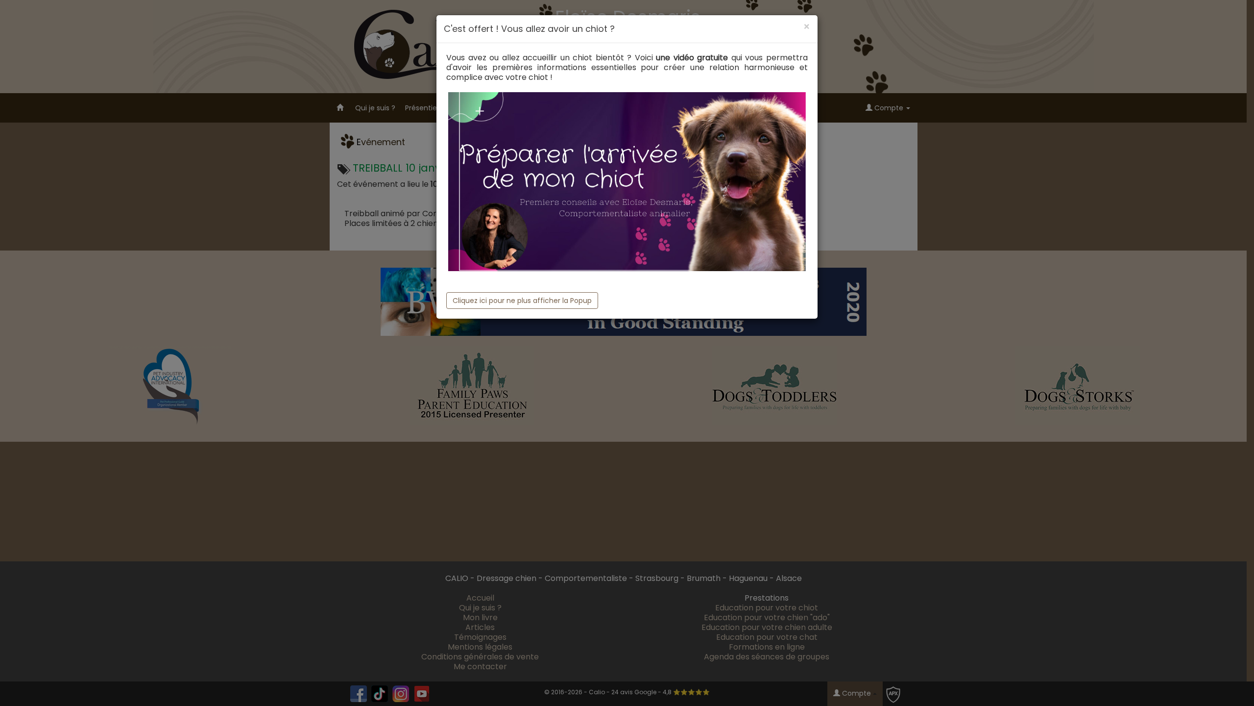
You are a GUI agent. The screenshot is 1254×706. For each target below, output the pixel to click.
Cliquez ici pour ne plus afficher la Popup (522, 300)
